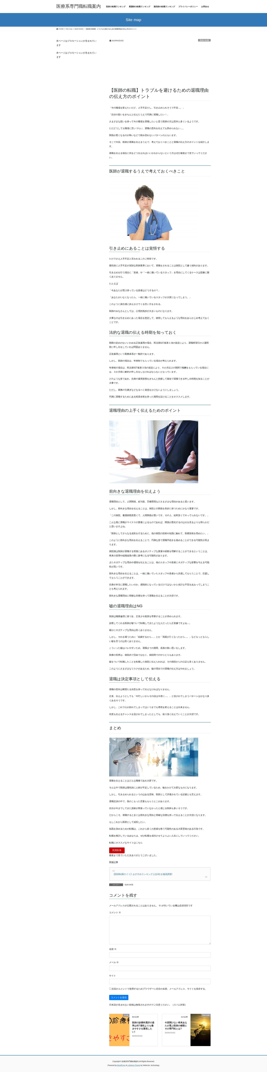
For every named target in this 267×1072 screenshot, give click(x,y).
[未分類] (119, 1031)
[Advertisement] (160, 66)
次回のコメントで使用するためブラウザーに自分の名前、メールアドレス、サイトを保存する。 (159, 989)
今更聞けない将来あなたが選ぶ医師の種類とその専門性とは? (176, 1025)
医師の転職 (204, 40)
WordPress (121, 1065)
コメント (115, 912)
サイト (112, 975)
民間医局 (116, 850)
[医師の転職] (201, 1031)
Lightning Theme (133, 1065)
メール (114, 962)
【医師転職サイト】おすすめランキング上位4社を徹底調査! (142, 874)
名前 (112, 949)
